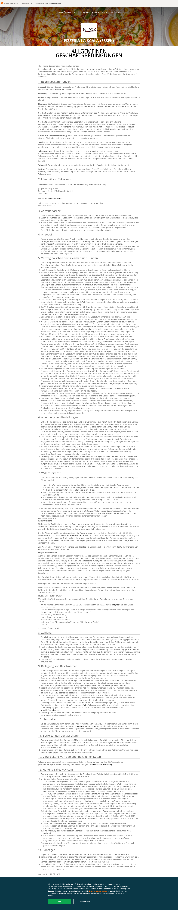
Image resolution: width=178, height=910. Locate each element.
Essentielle (85, 902)
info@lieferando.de (53, 198)
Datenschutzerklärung (102, 764)
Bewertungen (81, 12)
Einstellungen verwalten (98, 891)
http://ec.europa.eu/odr (76, 705)
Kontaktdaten (99, 12)
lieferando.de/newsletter (86, 726)
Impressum (115, 12)
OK (59, 902)
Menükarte (65, 12)
